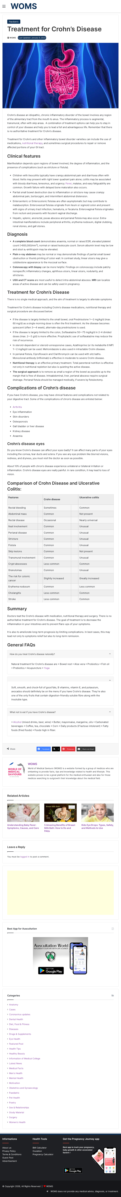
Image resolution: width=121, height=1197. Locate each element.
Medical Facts (16, 1068)
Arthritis (17, 406)
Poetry (12, 1102)
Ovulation (37, 1151)
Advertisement (9, 1161)
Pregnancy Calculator (43, 1154)
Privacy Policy (9, 1151)
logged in (24, 856)
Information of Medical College (24, 1058)
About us (6, 1147)
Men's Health (15, 1073)
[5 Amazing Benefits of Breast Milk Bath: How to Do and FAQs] (60, 813)
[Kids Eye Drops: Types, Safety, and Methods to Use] (97, 813)
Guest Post (7, 1157)
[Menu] (4, 7)
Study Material (16, 1112)
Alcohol (17, 722)
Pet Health (14, 1097)
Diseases (13, 1029)
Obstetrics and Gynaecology (23, 1088)
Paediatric (14, 21)
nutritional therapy (32, 143)
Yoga (46, 667)
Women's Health (17, 1122)
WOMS (13, 38)
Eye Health (14, 1039)
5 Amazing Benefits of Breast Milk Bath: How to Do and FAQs (59, 828)
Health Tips (15, 1048)
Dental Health (16, 1019)
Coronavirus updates (19, 1014)
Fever (69, 183)
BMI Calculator (40, 1147)
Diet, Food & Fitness (19, 1024)
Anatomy (13, 1004)
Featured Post (16, 1044)
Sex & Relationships (19, 1107)
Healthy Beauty (17, 1053)
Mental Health (16, 1078)
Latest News (15, 1063)
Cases (12, 1009)
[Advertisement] (60, 893)
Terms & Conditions (11, 1154)
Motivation (14, 1083)
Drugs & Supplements (20, 1034)
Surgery (13, 1117)
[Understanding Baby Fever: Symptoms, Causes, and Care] (23, 813)
